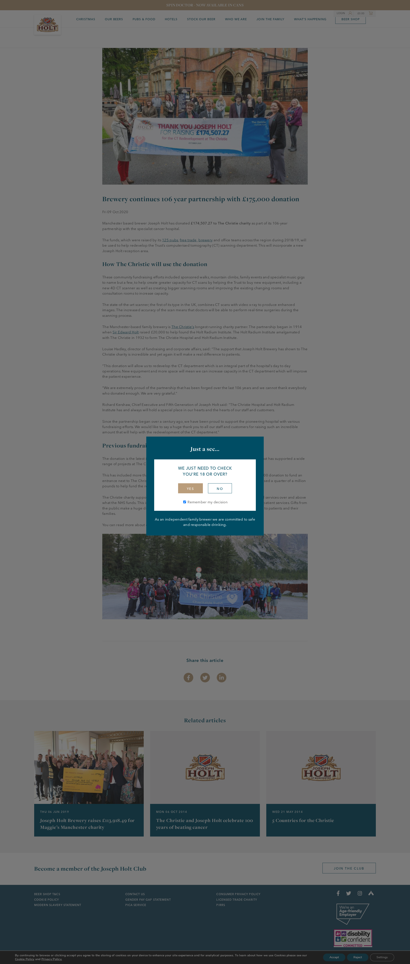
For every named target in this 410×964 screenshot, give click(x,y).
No (220, 489)
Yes (190, 489)
